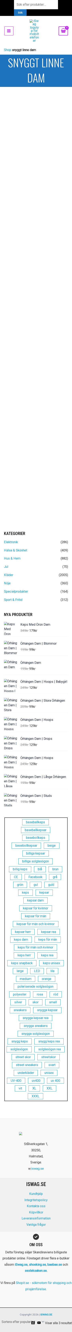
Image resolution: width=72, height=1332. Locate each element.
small (53, 1002)
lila (52, 971)
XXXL (35, 1096)
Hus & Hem (12, 558)
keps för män (47, 939)
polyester (19, 994)
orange (46, 979)
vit (20, 1088)
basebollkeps (35, 838)
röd (55, 994)
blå (40, 869)
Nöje (7, 583)
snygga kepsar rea (35, 1018)
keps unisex (51, 963)
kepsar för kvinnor (35, 908)
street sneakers (27, 1065)
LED (37, 971)
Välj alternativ (17, 186)
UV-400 (16, 1081)
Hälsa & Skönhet (15, 550)
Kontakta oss (36, 1206)
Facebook (35, 877)
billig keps (20, 869)
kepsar (44, 892)
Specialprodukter (16, 591)
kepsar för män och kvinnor (36, 924)
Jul (6, 567)
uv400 (36, 1081)
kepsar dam (35, 900)
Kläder (8, 575)
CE (16, 877)
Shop (7, 50)
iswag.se (37, 1168)
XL (34, 1088)
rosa (40, 994)
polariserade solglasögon (35, 986)
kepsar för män (35, 916)
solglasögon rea (49, 1049)
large (20, 971)
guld (51, 885)
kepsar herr (23, 932)
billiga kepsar (35, 853)
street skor (23, 1057)
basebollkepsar (26, 845)
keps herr (24, 955)
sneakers (20, 1010)
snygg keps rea (49, 1041)
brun (55, 869)
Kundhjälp (36, 1194)
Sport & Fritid (13, 600)
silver (18, 1002)
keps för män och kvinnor (35, 947)
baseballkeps (35, 822)
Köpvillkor (36, 1212)
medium (25, 979)
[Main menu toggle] (8, 30)
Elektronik (11, 542)
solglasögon (19, 1049)
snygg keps (19, 1041)
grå (55, 877)
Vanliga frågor (36, 1225)
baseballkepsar (35, 830)
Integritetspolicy (36, 1200)
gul (36, 885)
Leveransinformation (36, 1218)
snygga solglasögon (35, 1034)
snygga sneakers (36, 1026)
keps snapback (22, 963)
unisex (49, 1073)
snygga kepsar (47, 1010)
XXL (49, 1088)
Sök (20, 12)
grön (20, 885)
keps (25, 892)
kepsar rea (48, 932)
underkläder (26, 1073)
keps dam (21, 939)
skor (35, 1002)
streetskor (48, 1057)
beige (52, 845)
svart (51, 1065)
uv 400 (55, 1081)
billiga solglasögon (35, 861)
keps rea (47, 955)
